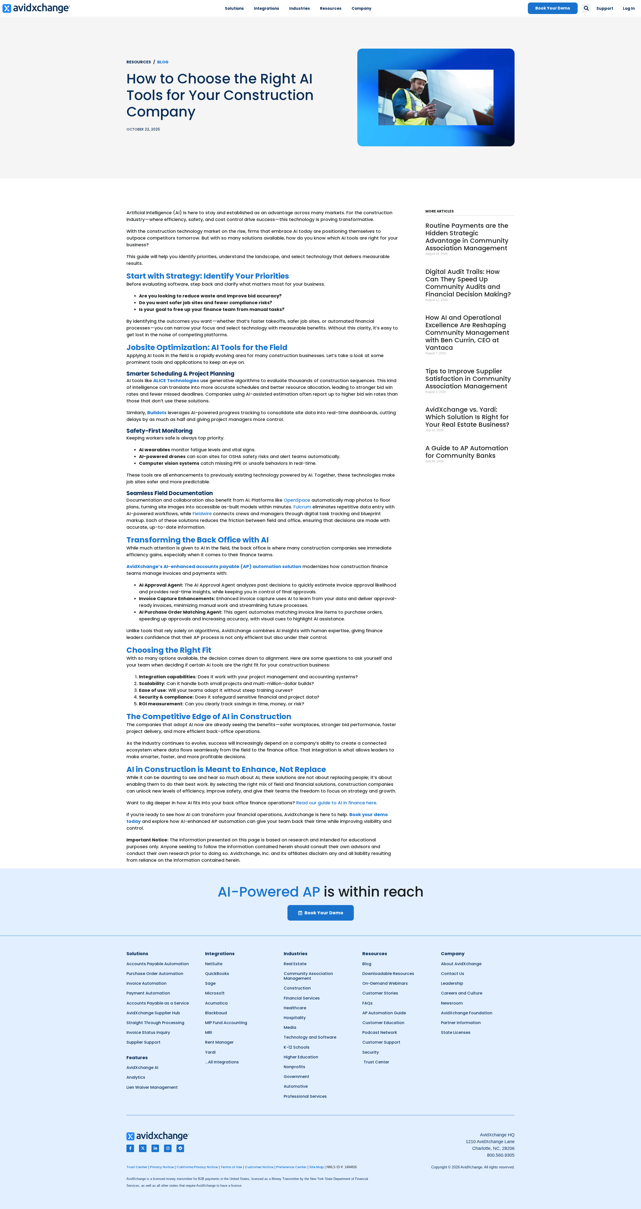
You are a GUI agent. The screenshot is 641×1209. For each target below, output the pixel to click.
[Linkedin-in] (155, 1148)
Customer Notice (259, 1167)
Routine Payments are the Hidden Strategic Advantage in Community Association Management (467, 237)
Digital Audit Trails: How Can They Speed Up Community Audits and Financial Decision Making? (468, 283)
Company (361, 8)
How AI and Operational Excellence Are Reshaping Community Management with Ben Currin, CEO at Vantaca (467, 332)
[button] (586, 8)
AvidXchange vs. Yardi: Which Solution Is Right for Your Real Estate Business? (467, 417)
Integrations (266, 8)
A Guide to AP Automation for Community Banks (466, 452)
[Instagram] (168, 1148)
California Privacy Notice (197, 1167)
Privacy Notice (162, 1167)
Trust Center (136, 1167)
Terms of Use (231, 1167)
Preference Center (291, 1167)
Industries (299, 8)
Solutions (234, 8)
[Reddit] (180, 1148)
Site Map (316, 1167)
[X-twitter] (142, 1148)
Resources (331, 8)
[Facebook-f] (130, 1148)
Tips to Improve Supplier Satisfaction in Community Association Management (468, 379)
